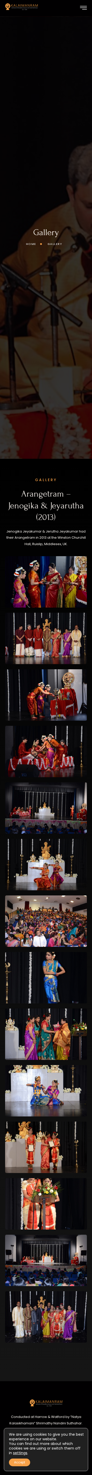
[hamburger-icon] (83, 8)
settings (20, 1453)
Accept (19, 1462)
